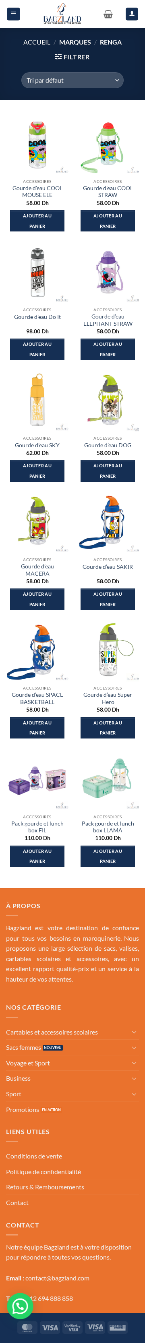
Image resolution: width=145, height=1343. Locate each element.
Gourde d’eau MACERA (37, 570)
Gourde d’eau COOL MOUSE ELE (37, 192)
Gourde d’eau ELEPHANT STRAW (108, 320)
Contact (17, 1202)
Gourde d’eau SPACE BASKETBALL (37, 698)
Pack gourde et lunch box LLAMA (108, 827)
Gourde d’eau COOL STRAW (108, 192)
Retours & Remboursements (45, 1187)
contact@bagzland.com (57, 1278)
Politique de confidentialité (43, 1171)
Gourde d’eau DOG (107, 445)
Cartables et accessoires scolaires (52, 1032)
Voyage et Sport (28, 1063)
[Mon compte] (132, 14)
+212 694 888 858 (47, 1298)
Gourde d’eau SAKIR (108, 567)
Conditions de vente (34, 1156)
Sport (13, 1094)
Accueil (36, 42)
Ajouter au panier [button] (37, 221)
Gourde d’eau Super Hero (107, 698)
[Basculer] (134, 1032)
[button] (13, 14)
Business (18, 1078)
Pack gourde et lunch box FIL (37, 827)
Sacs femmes (23, 1047)
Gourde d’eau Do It (37, 317)
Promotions (22, 1109)
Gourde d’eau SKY (37, 445)
